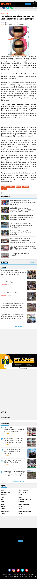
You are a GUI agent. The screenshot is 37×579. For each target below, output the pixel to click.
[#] (18, 361)
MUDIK (2, 502)
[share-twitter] (7, 7)
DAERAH (6, 13)
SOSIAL (20, 509)
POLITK (4, 189)
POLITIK (3, 506)
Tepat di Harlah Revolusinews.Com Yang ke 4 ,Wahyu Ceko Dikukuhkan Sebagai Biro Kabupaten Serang (12, 316)
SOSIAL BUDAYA (5, 511)
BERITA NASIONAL (5, 492)
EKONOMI (11, 186)
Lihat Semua (18, 326)
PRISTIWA (3, 509)
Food (2, 497)
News (2, 504)
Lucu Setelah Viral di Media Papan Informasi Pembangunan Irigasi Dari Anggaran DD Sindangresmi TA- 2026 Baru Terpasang (14, 473)
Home (2, 13)
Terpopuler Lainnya (18, 481)
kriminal (18, 186)
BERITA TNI (4, 494)
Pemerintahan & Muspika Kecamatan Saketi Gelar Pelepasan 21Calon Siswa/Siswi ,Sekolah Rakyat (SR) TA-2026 (13, 306)
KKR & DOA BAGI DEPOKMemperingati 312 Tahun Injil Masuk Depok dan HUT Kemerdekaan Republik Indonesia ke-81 (14, 429)
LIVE (28, 4)
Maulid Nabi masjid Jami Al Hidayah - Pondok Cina (12, 461)
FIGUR (20, 494)
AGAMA (3, 490)
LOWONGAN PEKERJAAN (24, 499)
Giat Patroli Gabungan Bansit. (10, 293)
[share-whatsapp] (11, 7)
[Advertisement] (18, 342)
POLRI (20, 506)
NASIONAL (26, 186)
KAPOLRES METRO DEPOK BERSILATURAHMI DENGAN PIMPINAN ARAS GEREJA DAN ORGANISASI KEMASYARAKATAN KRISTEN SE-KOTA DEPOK (13, 273)
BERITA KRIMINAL (23, 490)
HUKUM (20, 497)
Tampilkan (32, 262)
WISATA (20, 513)
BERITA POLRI (22, 492)
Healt (2, 499)
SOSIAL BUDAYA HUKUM (24, 511)
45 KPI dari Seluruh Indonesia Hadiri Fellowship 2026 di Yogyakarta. (13, 451)
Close (20, 541)
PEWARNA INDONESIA (24, 504)
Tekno (2, 513)
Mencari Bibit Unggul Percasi (10, 282)
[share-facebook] (3, 7)
